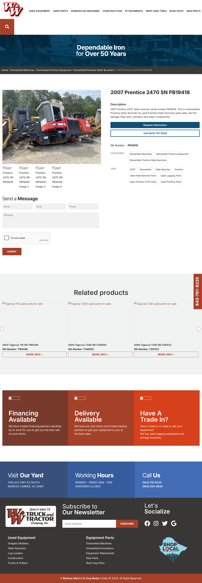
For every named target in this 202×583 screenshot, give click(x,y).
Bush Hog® (176, 10)
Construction (112, 10)
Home (5, 70)
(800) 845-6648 (153, 486)
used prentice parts (171, 181)
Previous (1, 329)
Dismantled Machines (85, 10)
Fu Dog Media (91, 578)
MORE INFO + (34, 354)
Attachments (134, 10)
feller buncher (163, 169)
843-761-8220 (197, 291)
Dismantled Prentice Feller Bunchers (94, 70)
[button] (7, 27)
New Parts (194, 10)
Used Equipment (39, 10)
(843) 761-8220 (152, 482)
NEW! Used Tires (156, 10)
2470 (132, 169)
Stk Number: (15, 349)
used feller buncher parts (143, 175)
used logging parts (171, 175)
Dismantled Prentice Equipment (53, 70)
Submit (12, 251)
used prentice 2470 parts (143, 181)
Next (198, 329)
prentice (179, 169)
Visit (25, 475)
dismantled (145, 169)
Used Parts (60, 10)
